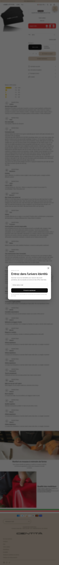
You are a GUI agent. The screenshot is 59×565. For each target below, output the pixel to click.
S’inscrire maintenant (29, 290)
